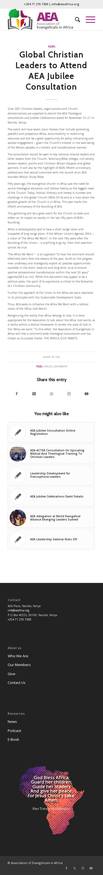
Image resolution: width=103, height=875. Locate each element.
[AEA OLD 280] (43, 19)
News (51, 46)
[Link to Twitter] (75, 868)
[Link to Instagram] (69, 393)
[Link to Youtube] (86, 393)
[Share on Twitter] (34, 393)
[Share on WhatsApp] (51, 393)
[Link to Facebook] (66, 868)
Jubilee (47, 366)
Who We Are (18, 655)
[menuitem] (74, 19)
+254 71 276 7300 (36, 4)
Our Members (19, 664)
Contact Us (17, 682)
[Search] (74, 19)
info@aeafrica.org (65, 4)
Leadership (60, 366)
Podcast (14, 730)
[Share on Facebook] (16, 393)
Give (11, 673)
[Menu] (87, 19)
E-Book (13, 739)
